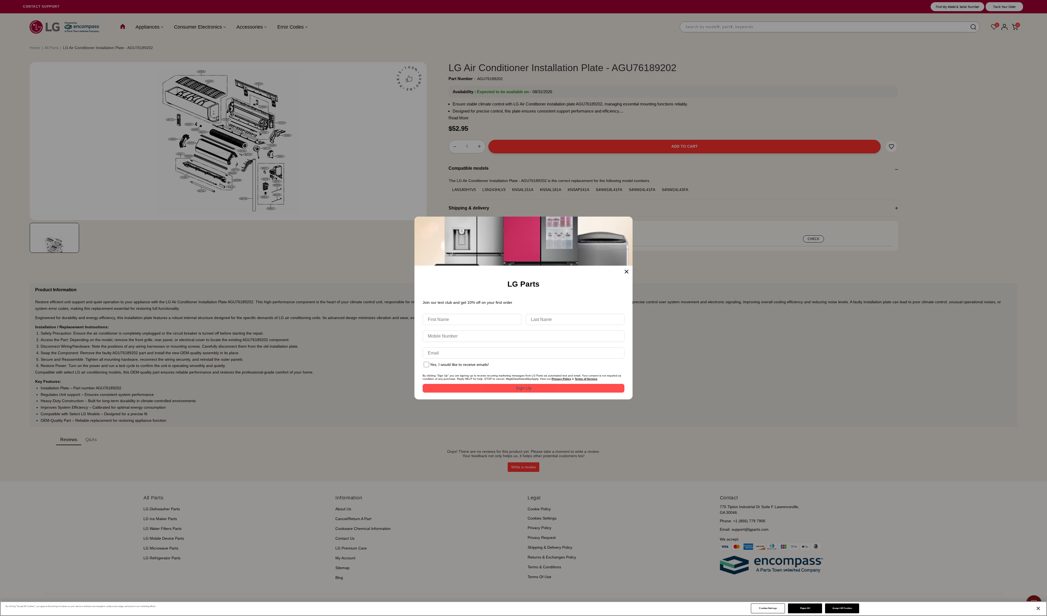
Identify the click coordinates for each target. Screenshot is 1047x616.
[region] (523, 608)
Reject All (805, 608)
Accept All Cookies (842, 608)
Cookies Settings (768, 608)
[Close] (1038, 608)
